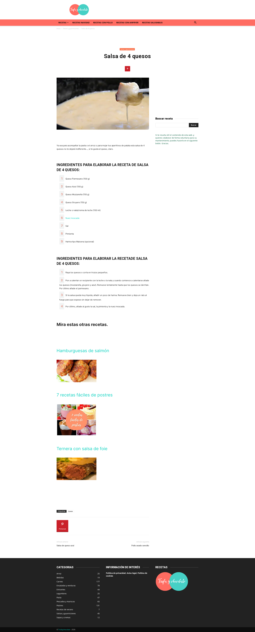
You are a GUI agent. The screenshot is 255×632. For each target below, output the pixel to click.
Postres (60, 605)
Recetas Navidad (81, 22)
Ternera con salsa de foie (82, 448)
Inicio (58, 28)
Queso (70, 511)
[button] (195, 23)
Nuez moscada (72, 218)
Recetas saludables (152, 22)
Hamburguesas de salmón (83, 350)
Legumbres (62, 593)
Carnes (60, 581)
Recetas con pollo (103, 22)
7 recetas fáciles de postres (85, 394)
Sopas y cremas (63, 617)
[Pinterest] (127, 68)
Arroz (59, 573)
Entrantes (61, 589)
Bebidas (60, 577)
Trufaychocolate (64, 629)
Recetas (62, 22)
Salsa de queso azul (65, 545)
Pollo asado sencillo (140, 545)
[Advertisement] (150, 10)
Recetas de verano (65, 609)
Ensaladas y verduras (66, 585)
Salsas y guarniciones (71, 28)
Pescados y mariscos (66, 601)
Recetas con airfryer (127, 22)
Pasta (59, 597)
